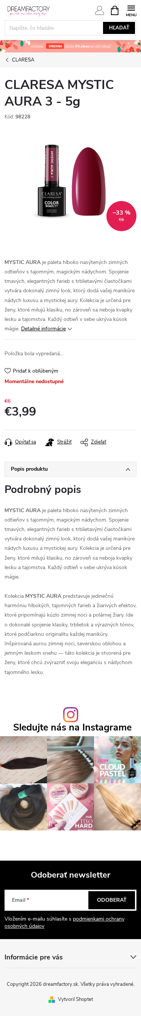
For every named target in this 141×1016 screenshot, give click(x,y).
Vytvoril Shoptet (75, 999)
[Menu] (131, 10)
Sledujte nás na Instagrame (72, 727)
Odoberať (112, 900)
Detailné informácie (43, 328)
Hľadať (119, 28)
